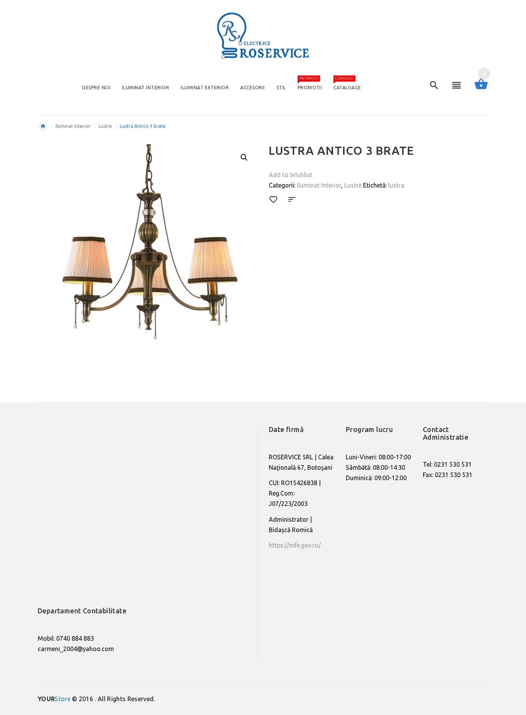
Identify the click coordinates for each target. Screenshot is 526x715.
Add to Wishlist (290, 174)
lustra (396, 185)
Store (54, 698)
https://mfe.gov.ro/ (295, 545)
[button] (244, 157)
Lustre (353, 185)
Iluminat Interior (319, 185)
